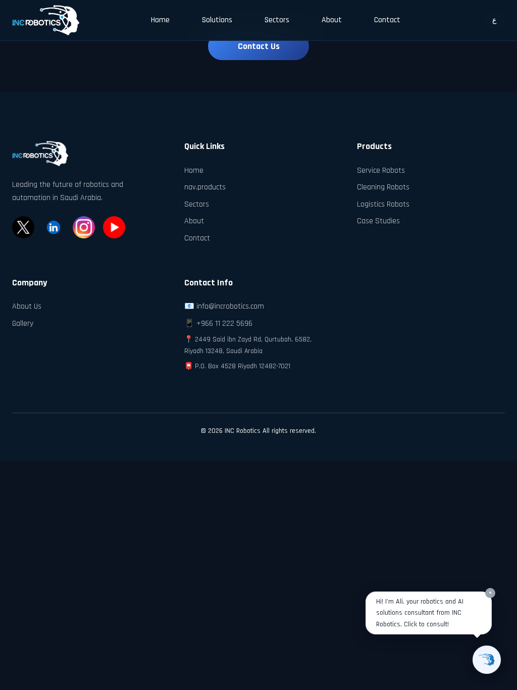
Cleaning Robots (383, 187)
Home (160, 20)
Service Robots (381, 170)
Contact (387, 20)
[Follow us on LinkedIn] (53, 227)
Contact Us (259, 46)
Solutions (217, 20)
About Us (26, 306)
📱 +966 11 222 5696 (218, 323)
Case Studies (378, 221)
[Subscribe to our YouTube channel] (114, 227)
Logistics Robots (383, 204)
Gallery (22, 323)
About (332, 20)
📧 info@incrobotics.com (224, 306)
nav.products (205, 187)
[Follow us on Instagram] (84, 227)
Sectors (277, 20)
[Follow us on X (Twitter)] (23, 227)
